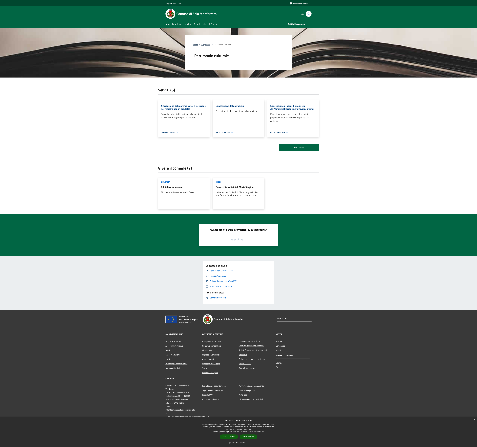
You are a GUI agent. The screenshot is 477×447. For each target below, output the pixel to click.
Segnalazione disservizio (212, 390)
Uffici (167, 350)
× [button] (474, 419)
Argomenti (205, 44)
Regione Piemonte (173, 3)
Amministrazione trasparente (251, 385)
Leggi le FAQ (207, 394)
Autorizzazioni (245, 363)
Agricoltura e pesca (247, 368)
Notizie (279, 341)
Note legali (243, 394)
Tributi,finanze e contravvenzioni (253, 350)
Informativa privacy (247, 390)
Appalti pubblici (208, 359)
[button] (238, 442)
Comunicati (280, 345)
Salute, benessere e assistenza (252, 359)
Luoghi (278, 362)
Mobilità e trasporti (210, 372)
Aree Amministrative (174, 345)
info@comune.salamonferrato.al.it (180, 409)
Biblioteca (165, 182)
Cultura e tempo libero (211, 345)
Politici (168, 359)
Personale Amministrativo (176, 363)
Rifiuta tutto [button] (248, 437)
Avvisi (278, 350)
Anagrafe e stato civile (211, 341)
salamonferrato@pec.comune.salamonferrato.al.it (187, 416)
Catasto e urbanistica (211, 363)
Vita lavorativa (208, 350)
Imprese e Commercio (211, 354)
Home (195, 44)
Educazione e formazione (249, 341)
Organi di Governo (173, 341)
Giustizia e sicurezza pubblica (251, 345)
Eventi (278, 367)
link (262, 432)
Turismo (205, 368)
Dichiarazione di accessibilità (251, 399)
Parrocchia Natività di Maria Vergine (235, 187)
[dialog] (238, 432)
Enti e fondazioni (172, 354)
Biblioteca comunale (171, 187)
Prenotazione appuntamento (214, 385)
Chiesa (218, 182)
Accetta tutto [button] (229, 437)
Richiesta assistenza (210, 399)
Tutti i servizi (298, 147)
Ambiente (243, 354)
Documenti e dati (172, 368)
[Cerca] (309, 14)
